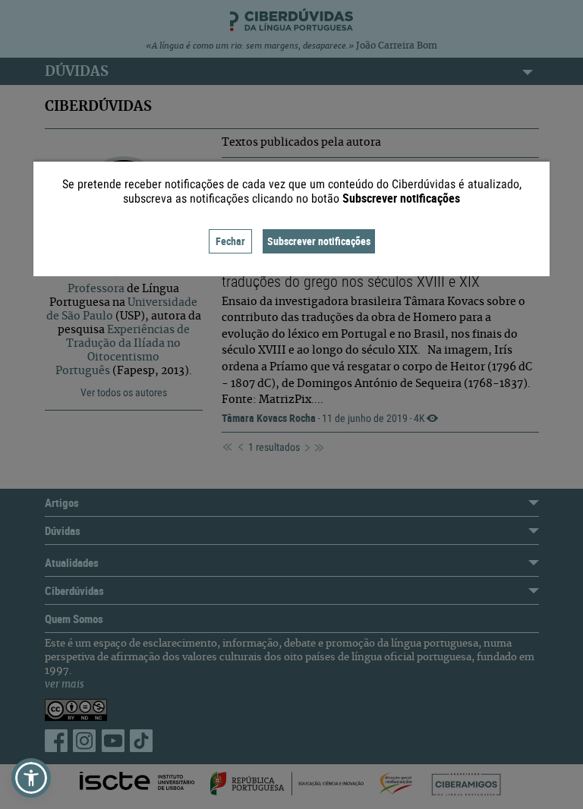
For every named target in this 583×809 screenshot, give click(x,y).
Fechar (230, 241)
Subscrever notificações (318, 241)
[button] (31, 778)
